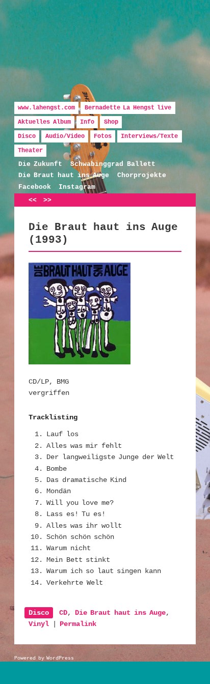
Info (87, 122)
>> (47, 200)
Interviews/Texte (149, 136)
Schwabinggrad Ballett (112, 164)
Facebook (34, 187)
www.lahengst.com (46, 107)
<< (33, 200)
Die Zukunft (40, 164)
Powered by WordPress (44, 658)
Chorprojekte (141, 175)
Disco (27, 136)
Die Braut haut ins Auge (63, 175)
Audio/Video (65, 136)
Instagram (77, 187)
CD (63, 613)
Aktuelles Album (44, 122)
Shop (111, 122)
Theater (30, 150)
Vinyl (39, 624)
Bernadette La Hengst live (128, 107)
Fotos (103, 136)
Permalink (78, 624)
